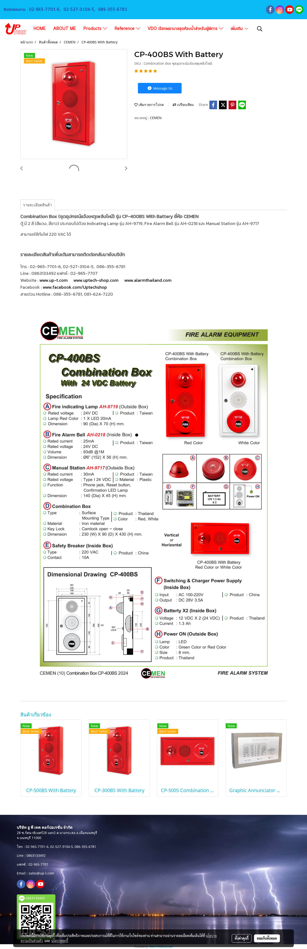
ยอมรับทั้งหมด (267, 938)
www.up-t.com (53, 280)
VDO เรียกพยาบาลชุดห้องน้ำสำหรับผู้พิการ (183, 29)
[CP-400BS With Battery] (74, 104)
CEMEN (156, 117)
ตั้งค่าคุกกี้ (241, 938)
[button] (259, 28)
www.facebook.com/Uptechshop (75, 287)
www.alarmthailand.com (148, 280)
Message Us (162, 88)
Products (93, 29)
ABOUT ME (64, 29)
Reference (125, 29)
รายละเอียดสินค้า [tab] (37, 204)
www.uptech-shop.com (95, 280)
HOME (40, 29)
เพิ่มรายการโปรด (151, 104)
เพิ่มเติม (237, 29)
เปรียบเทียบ (185, 104)
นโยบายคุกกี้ (59, 940)
